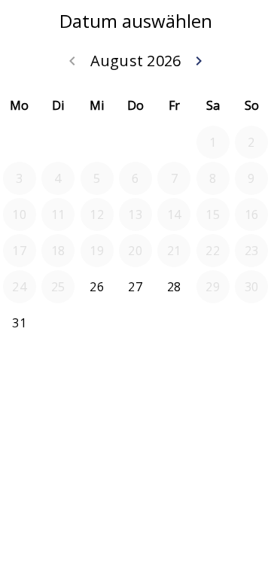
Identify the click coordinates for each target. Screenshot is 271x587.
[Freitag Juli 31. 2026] (173, 142)
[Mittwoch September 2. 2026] (97, 322)
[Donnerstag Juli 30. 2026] (135, 142)
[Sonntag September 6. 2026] (251, 322)
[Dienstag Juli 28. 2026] (58, 142)
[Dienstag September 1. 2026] (58, 322)
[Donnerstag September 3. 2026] (135, 322)
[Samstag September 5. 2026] (213, 322)
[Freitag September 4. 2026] (173, 322)
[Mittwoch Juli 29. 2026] (97, 142)
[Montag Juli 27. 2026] (19, 142)
